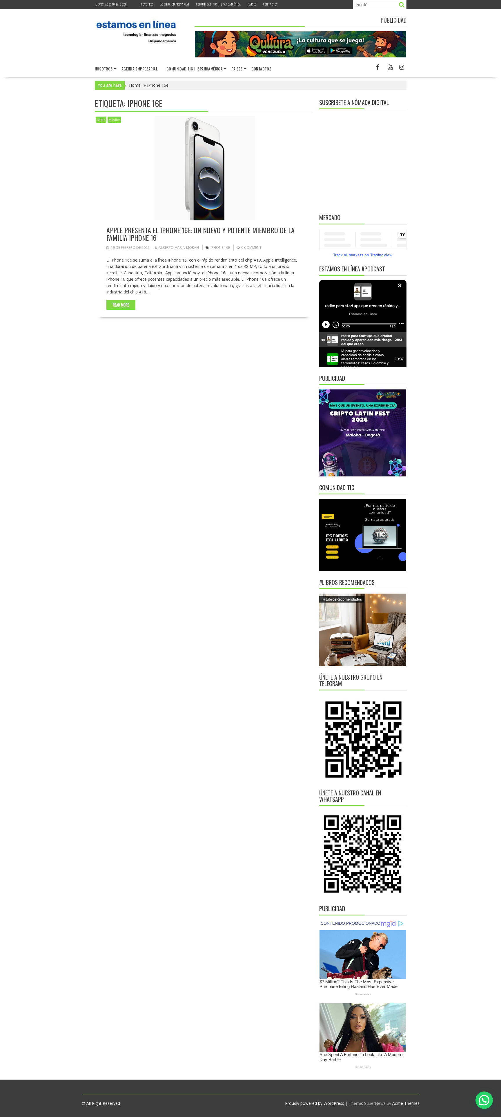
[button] (484, 1100)
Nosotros (147, 4)
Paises (252, 4)
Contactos (270, 4)
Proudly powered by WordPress (314, 1103)
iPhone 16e (220, 247)
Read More (121, 305)
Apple (101, 119)
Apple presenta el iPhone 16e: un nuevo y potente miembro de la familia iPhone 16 (200, 234)
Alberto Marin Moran (179, 247)
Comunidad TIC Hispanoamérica (218, 4)
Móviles (114, 119)
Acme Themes (406, 1103)
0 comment (251, 247)
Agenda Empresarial (175, 4)
